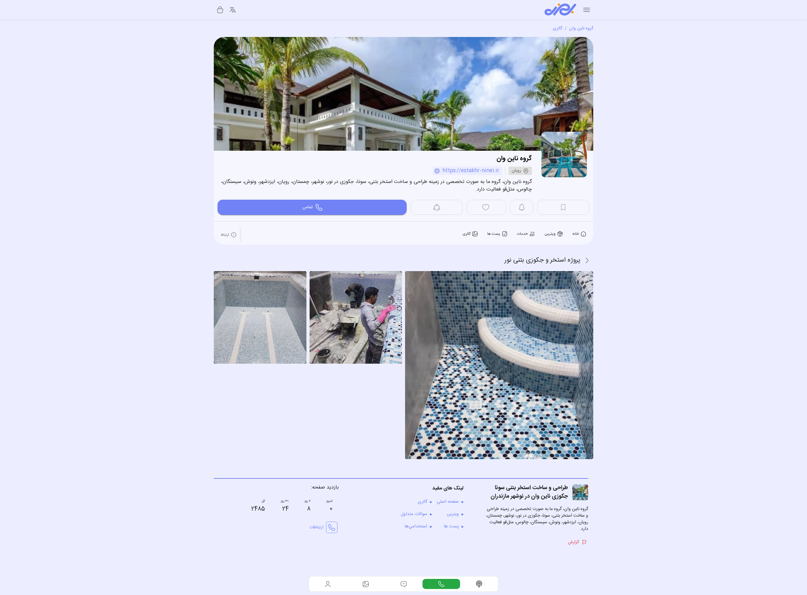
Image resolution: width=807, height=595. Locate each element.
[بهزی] (560, 9)
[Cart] (220, 9)
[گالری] (366, 584)
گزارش (573, 542)
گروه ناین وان (581, 28)
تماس (308, 207)
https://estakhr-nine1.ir (470, 171)
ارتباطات (316, 527)
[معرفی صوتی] (479, 584)
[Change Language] (232, 9)
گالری (557, 28)
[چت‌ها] (441, 584)
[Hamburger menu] (586, 9)
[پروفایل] (328, 584)
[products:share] (436, 207)
